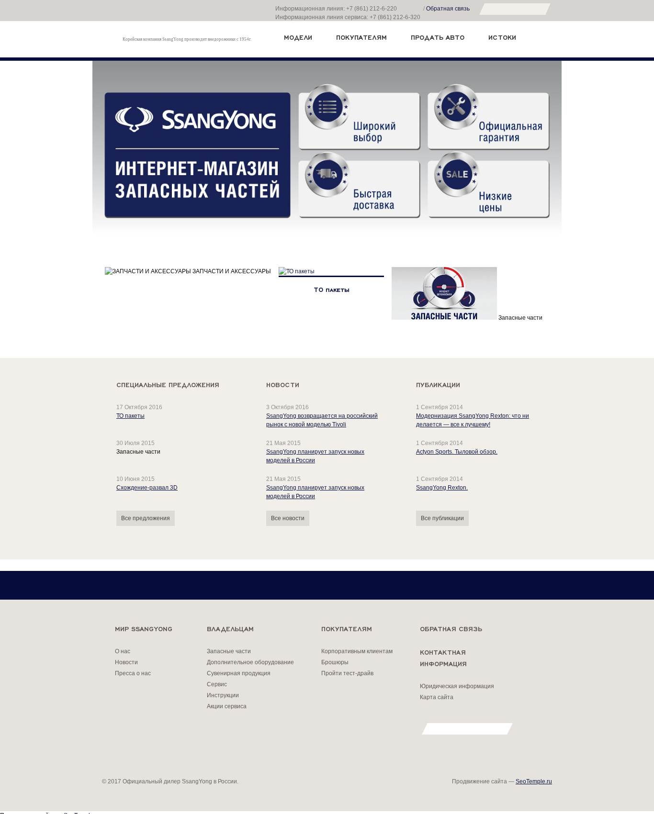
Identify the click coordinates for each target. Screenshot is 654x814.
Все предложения (145, 518)
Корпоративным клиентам (357, 651)
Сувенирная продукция (239, 673)
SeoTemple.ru (534, 781)
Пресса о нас (133, 673)
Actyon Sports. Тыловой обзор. (456, 451)
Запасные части (229, 651)
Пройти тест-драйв (347, 673)
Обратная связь (448, 8)
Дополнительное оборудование (250, 662)
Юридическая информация (457, 686)
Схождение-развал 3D (147, 487)
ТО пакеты (130, 416)
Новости (126, 662)
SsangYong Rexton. (442, 487)
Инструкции (223, 695)
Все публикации (442, 518)
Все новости (287, 518)
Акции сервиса (227, 706)
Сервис (217, 684)
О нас (122, 651)
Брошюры (335, 662)
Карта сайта (436, 697)
